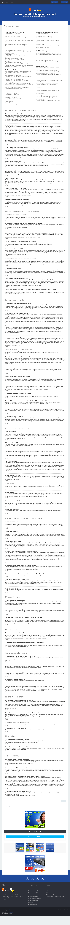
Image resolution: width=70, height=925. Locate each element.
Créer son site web (34, 896)
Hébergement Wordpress (35, 898)
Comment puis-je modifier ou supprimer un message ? (17, 72)
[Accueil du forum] (35, 10)
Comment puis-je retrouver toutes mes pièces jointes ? (48, 90)
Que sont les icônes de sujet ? (11, 104)
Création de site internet (35, 894)
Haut (7, 122)
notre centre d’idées (26, 770)
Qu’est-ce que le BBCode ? (11, 93)
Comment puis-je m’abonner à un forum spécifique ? (47, 83)
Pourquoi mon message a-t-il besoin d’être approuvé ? (17, 87)
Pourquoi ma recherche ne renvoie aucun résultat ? (47, 70)
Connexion (49, 889)
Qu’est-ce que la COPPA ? (10, 35)
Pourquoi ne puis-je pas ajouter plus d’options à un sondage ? (18, 76)
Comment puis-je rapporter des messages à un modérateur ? (18, 83)
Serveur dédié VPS (34, 892)
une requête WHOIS (13, 780)
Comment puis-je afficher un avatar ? (13, 62)
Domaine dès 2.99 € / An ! (35, 837)
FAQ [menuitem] (12, 2)
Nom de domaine (33, 889)
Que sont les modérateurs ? (42, 35)
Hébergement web (34, 891)
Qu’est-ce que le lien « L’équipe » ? (43, 47)
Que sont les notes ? (9, 101)
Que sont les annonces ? (10, 100)
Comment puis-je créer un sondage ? (13, 75)
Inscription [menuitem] (54, 2)
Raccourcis (5, 2)
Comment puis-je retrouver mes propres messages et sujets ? (49, 74)
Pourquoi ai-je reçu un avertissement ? (13, 82)
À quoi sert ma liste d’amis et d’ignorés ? (44, 60)
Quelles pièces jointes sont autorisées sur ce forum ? (47, 89)
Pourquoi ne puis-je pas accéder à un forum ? (15, 79)
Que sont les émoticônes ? (11, 96)
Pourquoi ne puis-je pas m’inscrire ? (13, 36)
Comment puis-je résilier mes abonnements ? (46, 84)
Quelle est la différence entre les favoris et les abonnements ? (49, 79)
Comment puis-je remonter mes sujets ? (14, 88)
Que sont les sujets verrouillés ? (12, 102)
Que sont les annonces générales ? (13, 98)
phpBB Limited (40, 760)
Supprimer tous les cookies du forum (55, 896)
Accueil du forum (8, 23)
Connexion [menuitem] (64, 2)
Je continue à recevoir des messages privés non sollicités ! (48, 53)
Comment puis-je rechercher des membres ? (45, 73)
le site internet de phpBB (15, 254)
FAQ (48, 892)
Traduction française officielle (8, 911)
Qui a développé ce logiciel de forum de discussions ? (47, 95)
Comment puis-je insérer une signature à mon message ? (17, 73)
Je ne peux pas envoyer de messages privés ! (45, 51)
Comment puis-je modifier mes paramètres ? (15, 50)
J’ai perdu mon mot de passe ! (11, 43)
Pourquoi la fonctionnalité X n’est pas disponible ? (46, 96)
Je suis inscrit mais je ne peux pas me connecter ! (16, 37)
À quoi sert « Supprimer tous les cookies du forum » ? (16, 45)
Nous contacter (50, 894)
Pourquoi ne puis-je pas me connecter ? (13, 39)
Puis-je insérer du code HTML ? (12, 94)
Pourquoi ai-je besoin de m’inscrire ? (13, 33)
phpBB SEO (10, 912)
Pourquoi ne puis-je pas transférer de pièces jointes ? (17, 80)
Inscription (49, 891)
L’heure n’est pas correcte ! (11, 54)
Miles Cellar (18, 911)
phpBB (8, 909)
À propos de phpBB (23, 763)
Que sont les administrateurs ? (42, 33)
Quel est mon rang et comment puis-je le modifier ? (16, 63)
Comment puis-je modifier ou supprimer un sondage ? (17, 78)
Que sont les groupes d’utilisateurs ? (44, 36)
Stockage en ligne (33, 904)
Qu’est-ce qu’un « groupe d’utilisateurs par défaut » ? (47, 45)
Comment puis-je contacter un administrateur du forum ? (48, 100)
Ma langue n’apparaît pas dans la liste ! (13, 58)
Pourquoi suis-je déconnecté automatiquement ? (16, 44)
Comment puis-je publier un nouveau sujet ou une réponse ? (18, 71)
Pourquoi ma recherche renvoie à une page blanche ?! (47, 71)
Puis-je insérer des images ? (11, 97)
